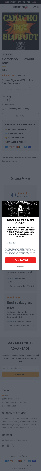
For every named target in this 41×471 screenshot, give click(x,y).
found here (26, 253)
